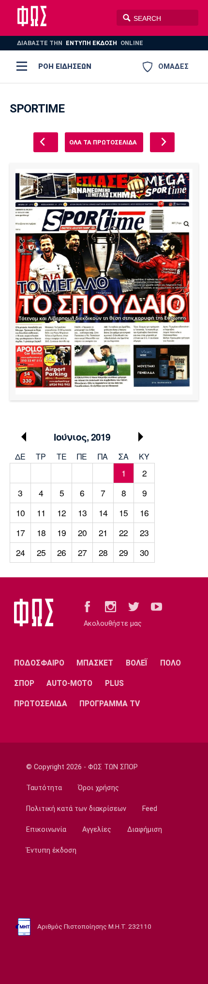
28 (103, 552)
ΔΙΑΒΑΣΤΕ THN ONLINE (80, 43)
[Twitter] (133, 606)
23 (144, 532)
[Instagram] (110, 606)
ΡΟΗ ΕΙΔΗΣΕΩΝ (64, 66)
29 (123, 552)
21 (103, 532)
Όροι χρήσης (98, 788)
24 (20, 552)
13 (82, 513)
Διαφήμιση (144, 829)
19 (61, 532)
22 (123, 532)
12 (61, 513)
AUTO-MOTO (69, 683)
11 (41, 513)
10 (20, 513)
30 (144, 552)
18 (41, 532)
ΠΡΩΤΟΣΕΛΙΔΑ (40, 703)
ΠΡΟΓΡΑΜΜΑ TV (109, 703)
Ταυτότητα (44, 788)
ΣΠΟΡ (24, 683)
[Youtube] (156, 606)
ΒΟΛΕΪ (137, 662)
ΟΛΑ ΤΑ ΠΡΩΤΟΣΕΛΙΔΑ (103, 142)
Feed (149, 809)
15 (123, 513)
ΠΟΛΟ (170, 662)
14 (103, 513)
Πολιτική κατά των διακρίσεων (76, 809)
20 (82, 532)
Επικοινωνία (46, 829)
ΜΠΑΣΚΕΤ (94, 662)
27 (82, 552)
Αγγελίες (96, 829)
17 (20, 532)
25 (41, 552)
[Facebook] (87, 606)
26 (61, 552)
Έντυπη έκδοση (51, 850)
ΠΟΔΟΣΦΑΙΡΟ (39, 662)
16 (144, 513)
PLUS (114, 683)
